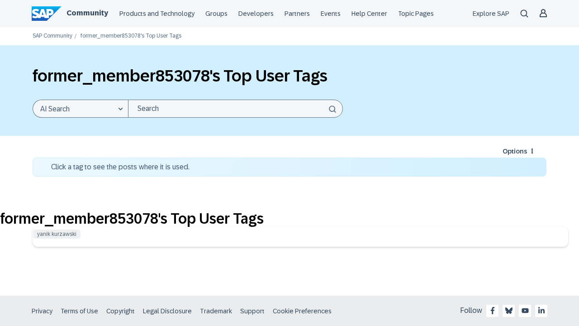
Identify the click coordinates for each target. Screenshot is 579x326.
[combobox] (235, 109)
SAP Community (52, 36)
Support (252, 311)
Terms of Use (79, 311)
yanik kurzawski (56, 234)
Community (87, 13)
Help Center (369, 13)
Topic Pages (416, 13)
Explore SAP (491, 13)
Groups (216, 13)
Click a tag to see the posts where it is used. (120, 167)
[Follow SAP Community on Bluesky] (509, 310)
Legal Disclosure (167, 311)
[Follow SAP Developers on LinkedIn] (541, 310)
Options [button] (515, 151)
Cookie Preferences (302, 311)
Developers (256, 13)
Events (331, 13)
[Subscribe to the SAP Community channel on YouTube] (525, 310)
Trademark (216, 311)
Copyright (120, 311)
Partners (297, 13)
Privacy (42, 311)
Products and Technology (157, 13)
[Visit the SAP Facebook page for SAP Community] (492, 310)
